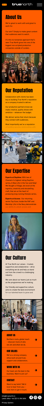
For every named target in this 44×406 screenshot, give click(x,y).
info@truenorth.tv (8, 396)
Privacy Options (7, 403)
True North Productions (4, 5)
